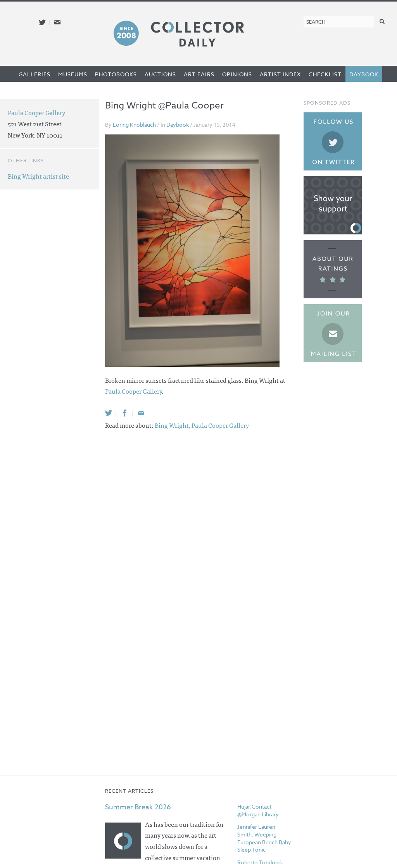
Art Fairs (199, 74)
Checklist (325, 74)
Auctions (160, 74)
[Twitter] (108, 412)
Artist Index (280, 74)
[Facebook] (124, 412)
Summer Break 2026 (138, 807)
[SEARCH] (382, 21)
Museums (72, 74)
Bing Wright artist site (38, 176)
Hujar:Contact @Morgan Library (258, 810)
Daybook (363, 74)
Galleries (34, 74)
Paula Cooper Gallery (133, 391)
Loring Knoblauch (134, 124)
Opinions (237, 74)
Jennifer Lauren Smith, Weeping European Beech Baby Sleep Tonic (264, 838)
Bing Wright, (173, 425)
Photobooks (116, 74)
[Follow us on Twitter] (42, 22)
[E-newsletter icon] (57, 22)
